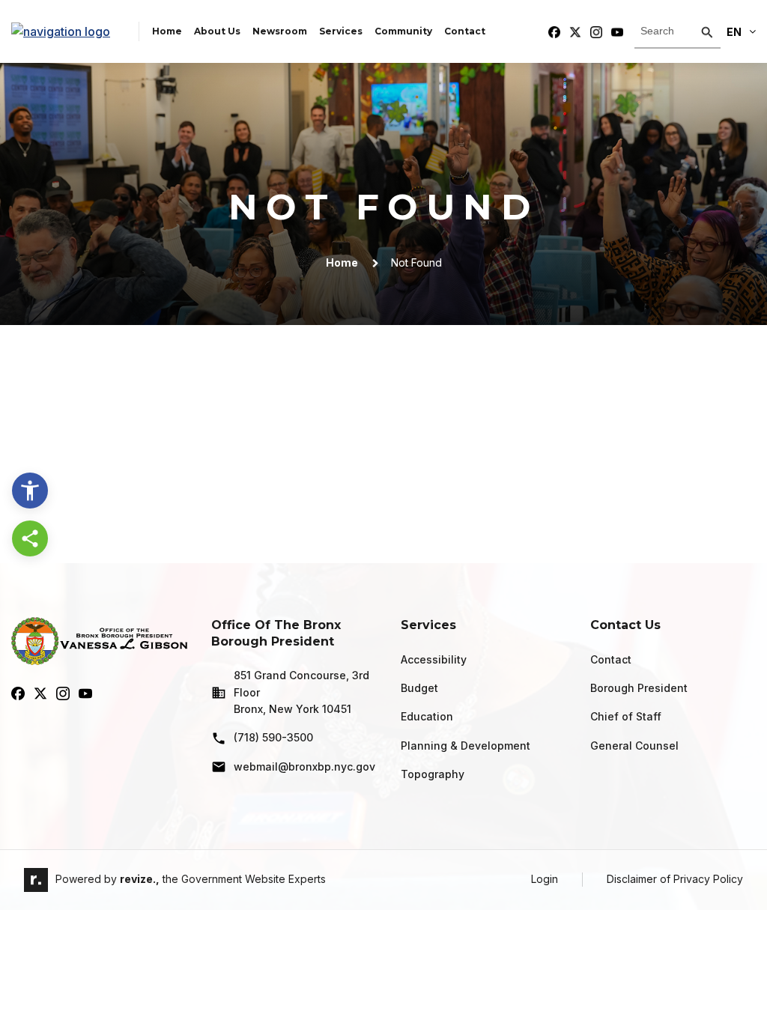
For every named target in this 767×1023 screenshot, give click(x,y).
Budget (419, 688)
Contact (464, 31)
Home (167, 31)
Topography (432, 774)
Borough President (639, 688)
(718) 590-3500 (273, 737)
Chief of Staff (625, 716)
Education (427, 716)
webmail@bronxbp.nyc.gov (304, 766)
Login (544, 878)
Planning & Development (465, 745)
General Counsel (634, 745)
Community (403, 31)
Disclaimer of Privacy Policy (675, 878)
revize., (140, 878)
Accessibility (434, 659)
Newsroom (279, 31)
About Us (217, 31)
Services (341, 31)
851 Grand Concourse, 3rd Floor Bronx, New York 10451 (301, 692)
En (734, 31)
